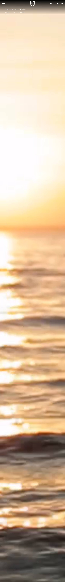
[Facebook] (51, 3)
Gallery (22, 12)
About (7, 12)
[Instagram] (54, 3)
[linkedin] (58, 3)
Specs (15, 12)
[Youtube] (62, 3)
